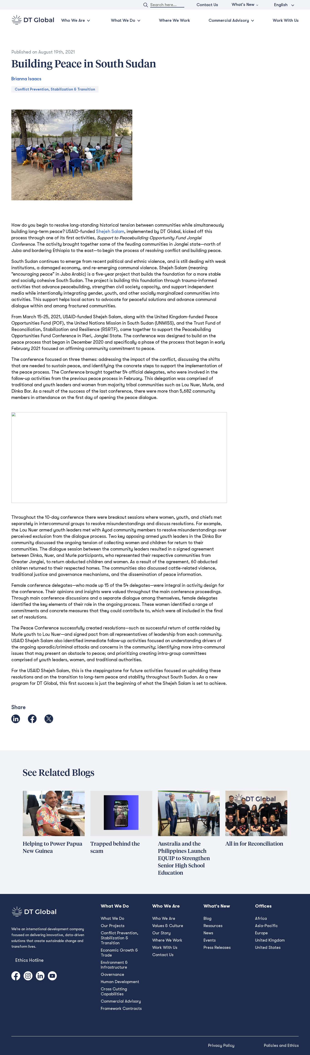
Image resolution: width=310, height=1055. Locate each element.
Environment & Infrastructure (114, 965)
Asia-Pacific (266, 925)
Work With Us (286, 20)
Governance (112, 974)
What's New (243, 4)
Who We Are (163, 918)
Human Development (120, 981)
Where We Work (174, 20)
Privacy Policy (221, 1045)
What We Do (112, 918)
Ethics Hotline (29, 960)
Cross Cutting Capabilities (114, 991)
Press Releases (217, 947)
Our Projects (112, 925)
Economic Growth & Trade (119, 952)
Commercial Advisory (121, 1001)
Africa (261, 918)
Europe (261, 933)
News (208, 933)
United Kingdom (270, 940)
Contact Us (207, 4)
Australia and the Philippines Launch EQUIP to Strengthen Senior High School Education (184, 858)
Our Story (161, 933)
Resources (213, 925)
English (281, 4)
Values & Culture (167, 925)
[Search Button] (145, 5)
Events (210, 940)
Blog (208, 918)
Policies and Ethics (281, 1045)
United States (267, 947)
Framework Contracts (121, 1008)
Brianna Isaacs (26, 78)
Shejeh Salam (110, 231)
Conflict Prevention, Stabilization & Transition (55, 89)
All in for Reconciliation (254, 844)
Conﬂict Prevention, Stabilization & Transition (119, 938)
